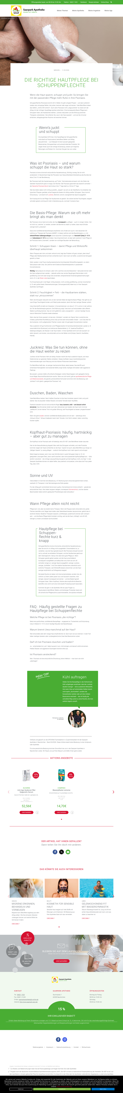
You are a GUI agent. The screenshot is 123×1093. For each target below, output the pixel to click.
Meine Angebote (94, 10)
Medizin (57, 70)
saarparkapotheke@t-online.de (28, 999)
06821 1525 (73, 2)
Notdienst (83, 2)
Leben (84, 901)
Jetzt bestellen (26, 812)
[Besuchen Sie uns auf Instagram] (64, 1039)
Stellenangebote (38, 1047)
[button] (114, 791)
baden (42, 416)
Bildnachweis (86, 1047)
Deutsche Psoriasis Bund (40, 186)
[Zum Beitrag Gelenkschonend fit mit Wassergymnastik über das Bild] (96, 888)
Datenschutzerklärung (63, 1047)
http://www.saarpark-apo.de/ (29, 1002)
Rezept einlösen (94, 2)
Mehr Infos (103, 1089)
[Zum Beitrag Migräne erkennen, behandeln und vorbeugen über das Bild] (26, 888)
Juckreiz (50, 195)
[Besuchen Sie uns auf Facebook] (58, 1039)
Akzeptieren (62, 1089)
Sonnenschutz (73, 489)
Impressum (49, 1047)
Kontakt (76, 1047)
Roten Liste (43, 278)
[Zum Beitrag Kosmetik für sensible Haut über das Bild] (61, 888)
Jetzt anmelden (61, 961)
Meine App (108, 10)
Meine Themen (62, 10)
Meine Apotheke (78, 10)
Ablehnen (21, 1089)
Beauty (49, 901)
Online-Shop (105, 2)
